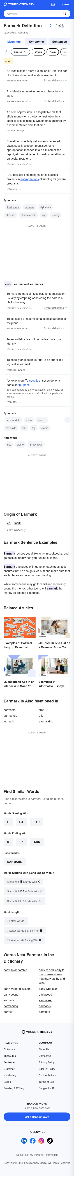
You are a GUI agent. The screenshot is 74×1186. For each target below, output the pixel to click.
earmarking (46, 721)
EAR (36, 822)
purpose (24, 385)
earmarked (10, 715)
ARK (37, 842)
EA (21, 822)
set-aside (11, 428)
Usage (7, 1081)
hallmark (29, 207)
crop (41, 710)
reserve (42, 420)
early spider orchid (15, 970)
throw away (35, 444)
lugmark (9, 721)
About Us (44, 1049)
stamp (44, 428)
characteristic (28, 215)
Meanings (14, 41)
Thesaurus (10, 1056)
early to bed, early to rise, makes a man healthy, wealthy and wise (52, 976)
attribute (10, 215)
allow (29, 420)
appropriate (13, 420)
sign (44, 215)
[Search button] (64, 13)
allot (41, 715)
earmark (14, 862)
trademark (13, 207)
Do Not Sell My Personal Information (37, 1154)
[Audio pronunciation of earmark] (49, 25)
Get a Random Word (37, 1117)
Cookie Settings (48, 1075)
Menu (65, 4)
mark (17, 523)
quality (55, 215)
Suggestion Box (48, 1088)
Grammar (9, 1069)
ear (9, 523)
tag (34, 428)
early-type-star (48, 989)
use (9, 444)
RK (21, 842)
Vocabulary (10, 1075)
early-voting (11, 994)
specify (33, 380)
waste (20, 444)
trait (24, 428)
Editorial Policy (47, 1069)
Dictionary (9, 1049)
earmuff (8, 1012)
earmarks (9, 710)
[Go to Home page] (19, 4)
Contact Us (45, 1056)
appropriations (29, 179)
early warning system (17, 989)
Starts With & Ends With (23, 881)
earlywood (45, 994)
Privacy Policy (46, 1062)
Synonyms (36, 41)
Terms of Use (46, 1081)
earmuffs (44, 1012)
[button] (53, 4)
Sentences (59, 41)
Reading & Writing (14, 1088)
